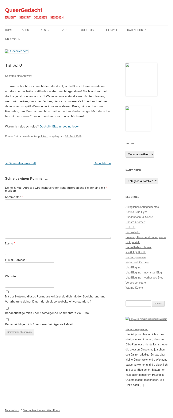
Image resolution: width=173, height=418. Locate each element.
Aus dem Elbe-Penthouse (150, 319)
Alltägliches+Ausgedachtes (142, 206)
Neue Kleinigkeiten (137, 329)
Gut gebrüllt (133, 242)
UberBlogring (133, 267)
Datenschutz (136, 30)
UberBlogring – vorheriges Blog (144, 277)
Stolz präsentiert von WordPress (41, 410)
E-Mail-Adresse (16, 259)
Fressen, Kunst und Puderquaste (146, 237)
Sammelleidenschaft (20, 163)
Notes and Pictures (137, 262)
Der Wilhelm (133, 232)
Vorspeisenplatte (136, 282)
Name (10, 243)
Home (9, 30)
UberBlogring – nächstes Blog (144, 272)
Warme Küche (134, 287)
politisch (43, 136)
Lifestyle (111, 30)
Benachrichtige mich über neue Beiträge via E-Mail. (39, 324)
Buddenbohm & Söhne (139, 217)
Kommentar (14, 197)
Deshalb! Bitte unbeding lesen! (60, 126)
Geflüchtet (102, 163)
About (26, 30)
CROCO (130, 227)
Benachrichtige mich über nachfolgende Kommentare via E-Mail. (48, 312)
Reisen (44, 30)
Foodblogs (87, 30)
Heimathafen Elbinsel (138, 247)
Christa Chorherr (135, 222)
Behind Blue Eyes (136, 212)
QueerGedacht (23, 10)
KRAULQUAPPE (136, 252)
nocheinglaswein (136, 257)
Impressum (12, 39)
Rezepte (64, 30)
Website (10, 276)
